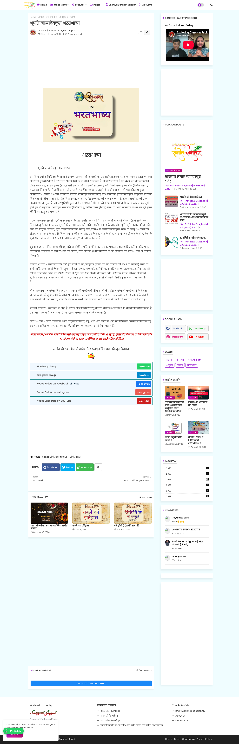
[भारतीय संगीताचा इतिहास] (171, 201)
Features (80, 4)
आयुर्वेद (169, 365)
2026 (187, 468)
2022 (187, 490)
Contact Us (181, 720)
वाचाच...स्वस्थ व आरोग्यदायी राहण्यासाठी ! (195, 440)
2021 (187, 496)
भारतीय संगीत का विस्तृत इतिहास (183, 179)
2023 (187, 485)
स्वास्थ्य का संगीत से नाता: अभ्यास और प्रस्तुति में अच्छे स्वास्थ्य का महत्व (174, 407)
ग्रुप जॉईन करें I (16, 731)
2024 (187, 479)
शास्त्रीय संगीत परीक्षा (110, 711)
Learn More (26, 727)
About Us (147, 4)
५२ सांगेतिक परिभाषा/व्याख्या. (193, 237)
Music (169, 359)
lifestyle (180, 359)
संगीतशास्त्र (43, 16)
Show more (145, 497)
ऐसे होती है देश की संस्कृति (126, 525)
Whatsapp (86, 467)
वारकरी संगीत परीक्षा (110, 720)
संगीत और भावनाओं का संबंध (197, 404)
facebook (177, 328)
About (177, 739)
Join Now (144, 366)
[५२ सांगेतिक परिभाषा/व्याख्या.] (171, 242)
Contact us (188, 739)
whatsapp (200, 328)
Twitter (69, 467)
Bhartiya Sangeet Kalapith (122, 4)
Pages (96, 4)
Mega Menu (60, 4)
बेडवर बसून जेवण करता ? (173, 439)
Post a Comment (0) (91, 683)
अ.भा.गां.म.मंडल (195, 359)
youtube (200, 336)
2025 (187, 473)
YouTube (144, 401)
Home (43, 4)
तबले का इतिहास (80, 525)
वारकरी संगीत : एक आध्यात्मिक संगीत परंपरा (49, 527)
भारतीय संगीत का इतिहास (54, 457)
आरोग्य (180, 365)
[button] (211, 5)
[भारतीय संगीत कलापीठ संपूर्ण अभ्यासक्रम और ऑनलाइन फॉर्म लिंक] (171, 218)
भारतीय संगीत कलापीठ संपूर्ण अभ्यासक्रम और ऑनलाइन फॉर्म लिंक (194, 217)
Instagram (143, 392)
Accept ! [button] (14, 734)
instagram (177, 336)
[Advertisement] (94, 63)
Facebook (144, 383)
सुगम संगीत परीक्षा (109, 715)
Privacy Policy (204, 739)
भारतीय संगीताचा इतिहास (191, 197)
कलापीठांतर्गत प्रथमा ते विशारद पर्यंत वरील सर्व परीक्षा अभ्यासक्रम (131, 725)
